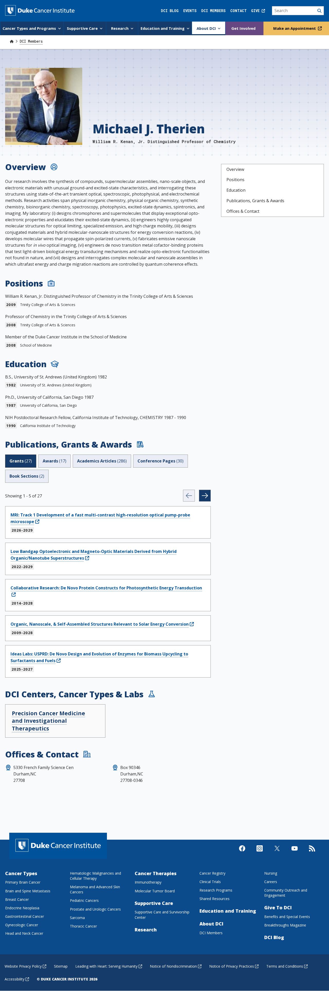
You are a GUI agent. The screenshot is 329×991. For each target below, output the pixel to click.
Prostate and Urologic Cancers (95, 909)
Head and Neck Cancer (24, 933)
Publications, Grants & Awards (255, 200)
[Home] (11, 41)
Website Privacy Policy (23, 966)
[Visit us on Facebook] (242, 852)
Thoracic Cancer (83, 926)
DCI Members (213, 10)
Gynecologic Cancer (21, 924)
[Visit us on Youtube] (294, 852)
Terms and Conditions (284, 966)
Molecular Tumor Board (155, 890)
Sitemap (61, 966)
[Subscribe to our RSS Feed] (312, 852)
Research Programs (215, 890)
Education (235, 190)
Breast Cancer (17, 899)
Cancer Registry (212, 873)
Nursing (270, 873)
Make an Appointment (295, 28)
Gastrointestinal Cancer (24, 916)
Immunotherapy (148, 882)
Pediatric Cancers (84, 900)
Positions (235, 179)
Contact (238, 10)
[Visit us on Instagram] (260, 852)
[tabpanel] (108, 584)
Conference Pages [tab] (161, 461)
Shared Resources (214, 898)
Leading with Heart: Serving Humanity (106, 966)
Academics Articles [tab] (102, 461)
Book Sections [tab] (27, 476)
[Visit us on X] (277, 852)
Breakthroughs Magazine (285, 925)
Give (256, 10)
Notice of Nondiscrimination (173, 966)
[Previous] (189, 496)
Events (190, 10)
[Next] (205, 496)
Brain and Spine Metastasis (27, 890)
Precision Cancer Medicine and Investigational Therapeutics (48, 721)
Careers (270, 881)
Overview (235, 169)
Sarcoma (77, 917)
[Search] (298, 10)
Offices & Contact (242, 211)
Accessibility (14, 979)
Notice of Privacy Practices (231, 966)
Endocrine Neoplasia (22, 907)
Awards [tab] (54, 461)
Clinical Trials (210, 881)
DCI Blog (170, 10)
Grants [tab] (21, 461)
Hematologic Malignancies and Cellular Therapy (95, 876)
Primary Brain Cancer (22, 882)
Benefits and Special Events (287, 916)
